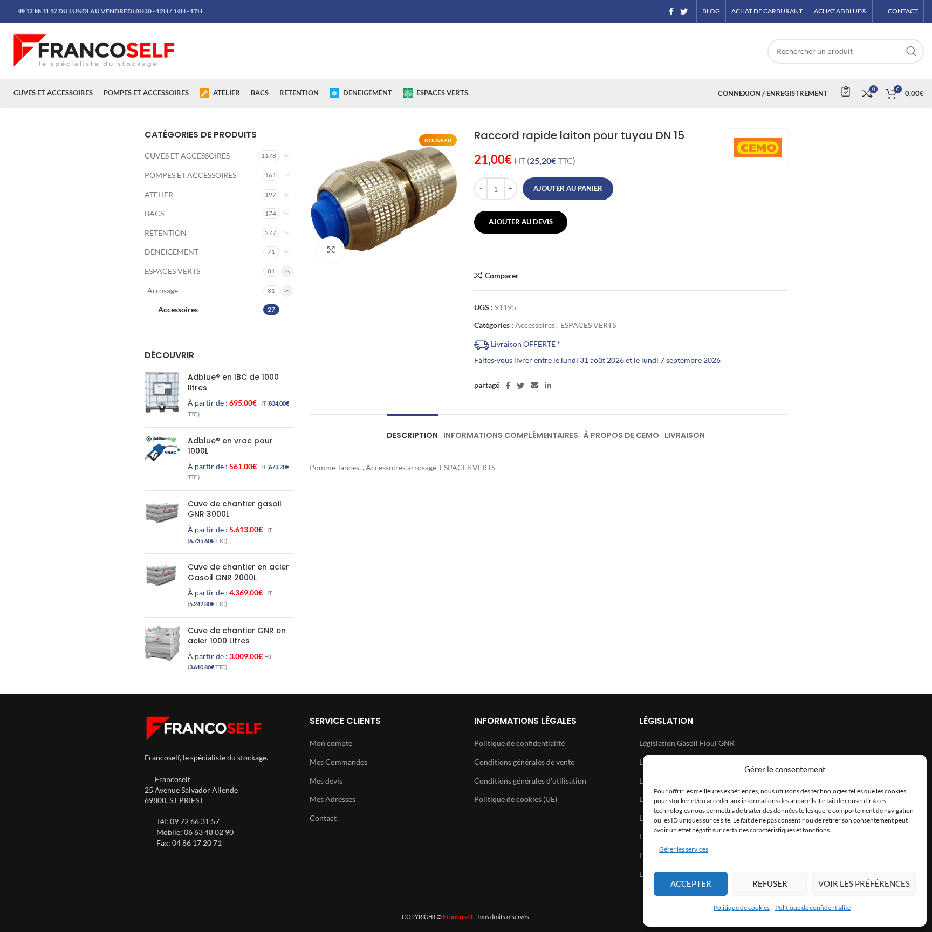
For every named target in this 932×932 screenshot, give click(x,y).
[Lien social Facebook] (671, 11)
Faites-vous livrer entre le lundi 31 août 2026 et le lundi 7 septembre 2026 (597, 360)
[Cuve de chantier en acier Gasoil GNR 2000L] (162, 585)
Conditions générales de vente (524, 761)
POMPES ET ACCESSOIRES (190, 175)
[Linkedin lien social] (548, 386)
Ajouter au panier (567, 188)
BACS (154, 213)
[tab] (412, 430)
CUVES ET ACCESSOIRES (187, 155)
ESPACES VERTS (588, 325)
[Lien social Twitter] (684, 11)
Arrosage (162, 290)
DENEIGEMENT (171, 251)
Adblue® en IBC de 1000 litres (233, 382)
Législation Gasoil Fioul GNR (687, 743)
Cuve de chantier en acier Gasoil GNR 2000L (238, 572)
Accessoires (535, 325)
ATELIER (159, 194)
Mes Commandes (338, 761)
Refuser (769, 883)
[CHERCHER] (911, 51)
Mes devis (326, 780)
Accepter (690, 883)
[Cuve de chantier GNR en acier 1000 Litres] (162, 649)
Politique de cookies (742, 907)
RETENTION (166, 232)
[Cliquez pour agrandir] (331, 249)
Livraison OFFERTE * (524, 343)
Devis (845, 91)
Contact (323, 818)
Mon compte (331, 743)
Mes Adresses (332, 799)
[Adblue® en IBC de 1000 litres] (162, 395)
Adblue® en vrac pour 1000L (230, 446)
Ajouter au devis (521, 221)
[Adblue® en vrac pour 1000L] (162, 459)
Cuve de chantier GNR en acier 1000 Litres (237, 636)
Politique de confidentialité (813, 907)
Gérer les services (683, 849)
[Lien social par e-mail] (534, 386)
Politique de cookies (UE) (515, 799)
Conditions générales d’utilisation (530, 780)
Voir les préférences (864, 883)
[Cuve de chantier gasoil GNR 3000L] (162, 522)
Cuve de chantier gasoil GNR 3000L (235, 509)
